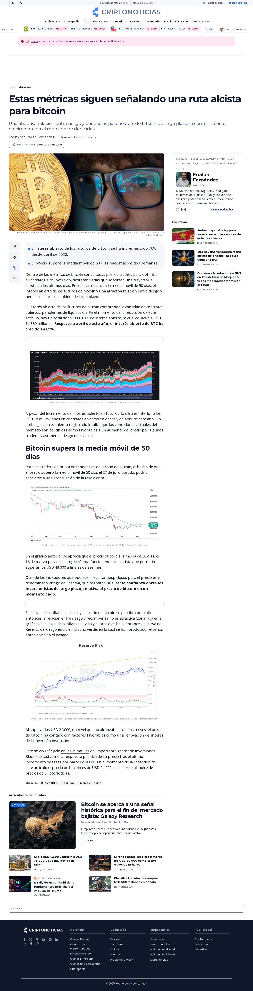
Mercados (25, 87)
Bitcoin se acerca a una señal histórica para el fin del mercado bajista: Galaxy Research (122, 810)
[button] (14, 262)
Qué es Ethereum (81, 959)
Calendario (152, 21)
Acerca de (157, 939)
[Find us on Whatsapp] (37, 944)
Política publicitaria (162, 954)
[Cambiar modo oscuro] (21, 3)
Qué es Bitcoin (79, 939)
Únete (34, 41)
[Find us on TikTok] (31, 944)
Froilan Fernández (40, 137)
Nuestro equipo (160, 944)
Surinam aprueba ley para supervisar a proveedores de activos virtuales (219, 234)
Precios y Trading (90, 783)
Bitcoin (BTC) (50, 783)
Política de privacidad (164, 949)
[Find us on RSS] (25, 944)
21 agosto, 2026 (119, 822)
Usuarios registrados (49, 878)
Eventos (115, 954)
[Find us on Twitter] (30, 939)
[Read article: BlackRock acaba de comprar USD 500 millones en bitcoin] (100, 884)
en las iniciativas (75, 750)
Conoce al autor (222, 209)
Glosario (118, 21)
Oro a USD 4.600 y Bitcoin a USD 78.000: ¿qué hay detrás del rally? (58, 860)
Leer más (91, 840)
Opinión (115, 949)
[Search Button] (13, 3)
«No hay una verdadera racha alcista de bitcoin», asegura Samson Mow (219, 255)
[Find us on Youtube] (43, 939)
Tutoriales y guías (96, 21)
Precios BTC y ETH (176, 21)
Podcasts (51, 21)
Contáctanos (203, 939)
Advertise (201, 949)
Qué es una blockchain (85, 964)
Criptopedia (71, 21)
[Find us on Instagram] (37, 939)
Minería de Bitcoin (81, 953)
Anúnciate (199, 21)
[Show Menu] (6, 3)
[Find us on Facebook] (24, 939)
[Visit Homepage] (126, 12)
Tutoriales (116, 944)
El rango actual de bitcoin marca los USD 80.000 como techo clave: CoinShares (138, 860)
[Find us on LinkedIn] (56, 939)
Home (12, 87)
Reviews (135, 21)
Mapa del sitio (159, 960)
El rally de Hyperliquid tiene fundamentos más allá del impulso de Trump (54, 887)
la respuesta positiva (78, 756)
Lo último (69, 783)
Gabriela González (96, 822)
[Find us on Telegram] (50, 939)
